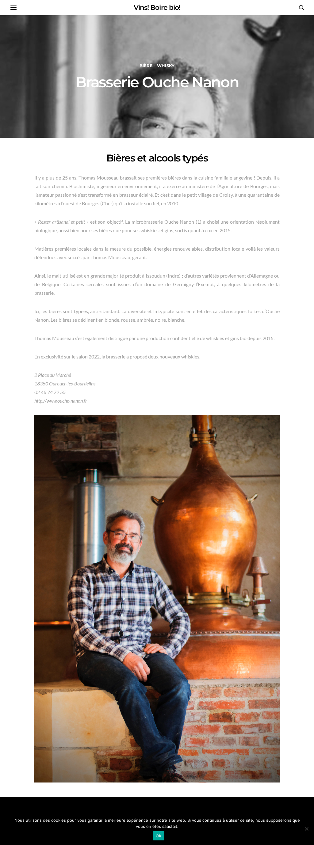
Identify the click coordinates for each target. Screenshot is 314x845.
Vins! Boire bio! (157, 7)
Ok (158, 835)
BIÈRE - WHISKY (157, 65)
